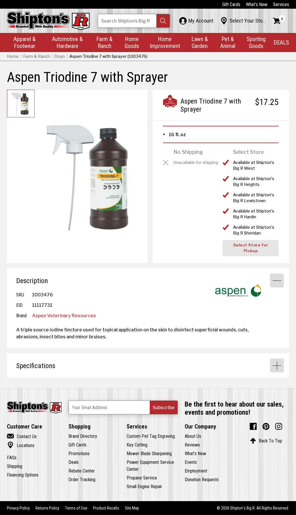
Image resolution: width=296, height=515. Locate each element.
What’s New (256, 4)
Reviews (192, 445)
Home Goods (132, 42)
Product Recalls (106, 508)
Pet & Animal (227, 42)
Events (191, 462)
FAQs (11, 457)
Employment (196, 471)
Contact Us (22, 436)
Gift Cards (231, 4)
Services (281, 4)
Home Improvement (165, 42)
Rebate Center (82, 471)
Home (13, 56)
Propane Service (142, 478)
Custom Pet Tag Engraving (151, 436)
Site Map (132, 508)
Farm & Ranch (104, 42)
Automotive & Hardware (67, 42)
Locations (20, 445)
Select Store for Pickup (250, 248)
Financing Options (22, 475)
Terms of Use (76, 508)
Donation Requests (202, 479)
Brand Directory (83, 436)
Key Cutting (137, 445)
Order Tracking (82, 479)
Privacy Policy (18, 508)
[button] (163, 20)
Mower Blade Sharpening (149, 453)
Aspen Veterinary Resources (64, 315)
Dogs (59, 56)
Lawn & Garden (199, 42)
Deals (74, 462)
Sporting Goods (256, 42)
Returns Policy (47, 508)
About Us (193, 436)
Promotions (79, 453)
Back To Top (266, 441)
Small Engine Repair (144, 486)
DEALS (281, 42)
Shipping (14, 466)
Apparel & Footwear (25, 42)
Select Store (248, 152)
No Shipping (188, 152)
